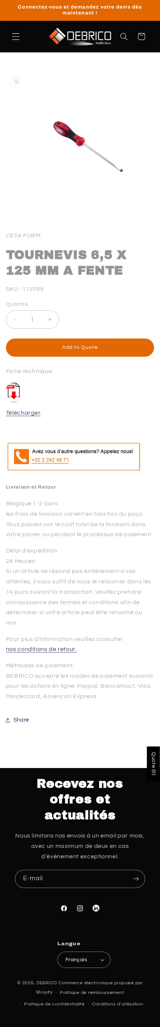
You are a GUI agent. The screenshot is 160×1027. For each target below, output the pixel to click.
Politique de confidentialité (54, 1004)
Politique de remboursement (92, 993)
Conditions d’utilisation (117, 1004)
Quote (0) (153, 763)
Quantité (17, 304)
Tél (10, 413)
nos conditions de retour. (41, 649)
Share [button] (21, 720)
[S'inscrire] (136, 879)
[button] (15, 36)
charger (29, 413)
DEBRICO (46, 983)
